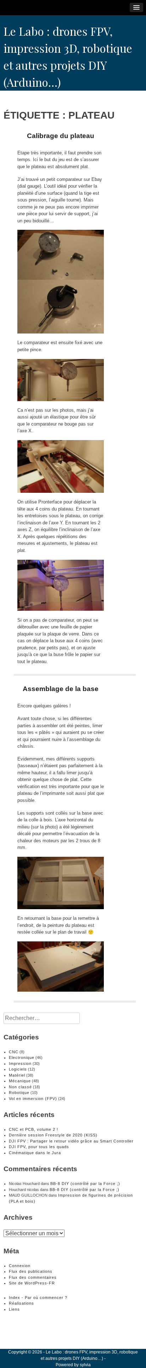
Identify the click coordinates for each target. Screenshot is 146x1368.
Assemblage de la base (61, 688)
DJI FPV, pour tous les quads (39, 1147)
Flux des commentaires (33, 1277)
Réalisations (21, 1303)
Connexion (19, 1266)
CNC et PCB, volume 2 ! (33, 1129)
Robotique (19, 1092)
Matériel (17, 1075)
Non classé (20, 1087)
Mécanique (20, 1081)
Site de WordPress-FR (32, 1283)
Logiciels (18, 1069)
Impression (20, 1063)
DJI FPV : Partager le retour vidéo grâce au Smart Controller (71, 1141)
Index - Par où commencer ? (38, 1297)
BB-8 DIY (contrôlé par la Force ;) (85, 1183)
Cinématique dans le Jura (35, 1153)
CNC (13, 1052)
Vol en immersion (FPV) (33, 1098)
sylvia (85, 1364)
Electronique (21, 1057)
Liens (14, 1309)
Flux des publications (30, 1271)
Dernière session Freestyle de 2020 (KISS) (53, 1135)
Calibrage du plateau (60, 135)
